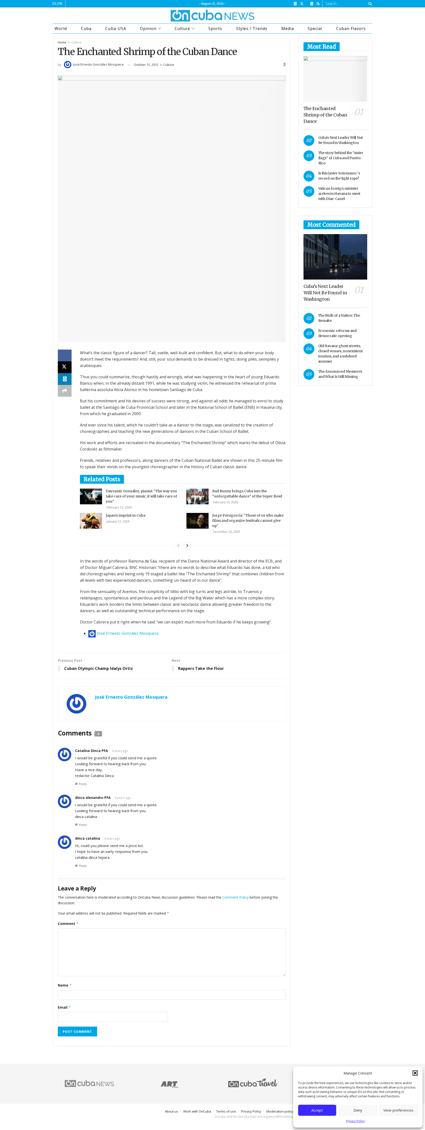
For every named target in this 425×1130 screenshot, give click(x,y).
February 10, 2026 (225, 502)
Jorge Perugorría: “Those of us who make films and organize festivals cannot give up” (248, 520)
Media (287, 28)
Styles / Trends (251, 28)
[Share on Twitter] (65, 367)
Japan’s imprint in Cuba (125, 515)
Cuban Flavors (351, 28)
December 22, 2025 (226, 532)
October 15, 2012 (146, 64)
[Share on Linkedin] (65, 379)
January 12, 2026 (117, 521)
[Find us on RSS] (318, 4)
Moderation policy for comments (290, 1111)
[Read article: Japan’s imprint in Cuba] (91, 521)
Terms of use (226, 1111)
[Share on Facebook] (65, 355)
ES (54, 3)
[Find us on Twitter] (302, 4)
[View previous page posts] (178, 545)
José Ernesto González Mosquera (98, 64)
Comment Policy (235, 897)
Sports (215, 28)
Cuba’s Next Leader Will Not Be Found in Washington (325, 292)
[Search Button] (369, 3)
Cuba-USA (115, 28)
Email (64, 1007)
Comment (68, 923)
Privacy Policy (355, 1121)
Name (65, 985)
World (61, 28)
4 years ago (120, 751)
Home (62, 42)
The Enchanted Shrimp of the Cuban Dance (325, 115)
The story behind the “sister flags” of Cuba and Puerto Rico (340, 158)
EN (60, 3)
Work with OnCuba (197, 1111)
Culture (182, 28)
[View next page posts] (187, 545)
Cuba (86, 28)
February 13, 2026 (119, 507)
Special (315, 28)
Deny (357, 1110)
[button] (415, 1073)
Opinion (148, 28)
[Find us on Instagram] (311, 4)
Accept (317, 1110)
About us (171, 1111)
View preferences (398, 1110)
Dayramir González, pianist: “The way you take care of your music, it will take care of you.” (141, 496)
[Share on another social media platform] (65, 391)
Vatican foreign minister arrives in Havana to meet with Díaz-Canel (339, 193)
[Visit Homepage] (212, 15)
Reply (83, 784)
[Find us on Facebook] (295, 4)
